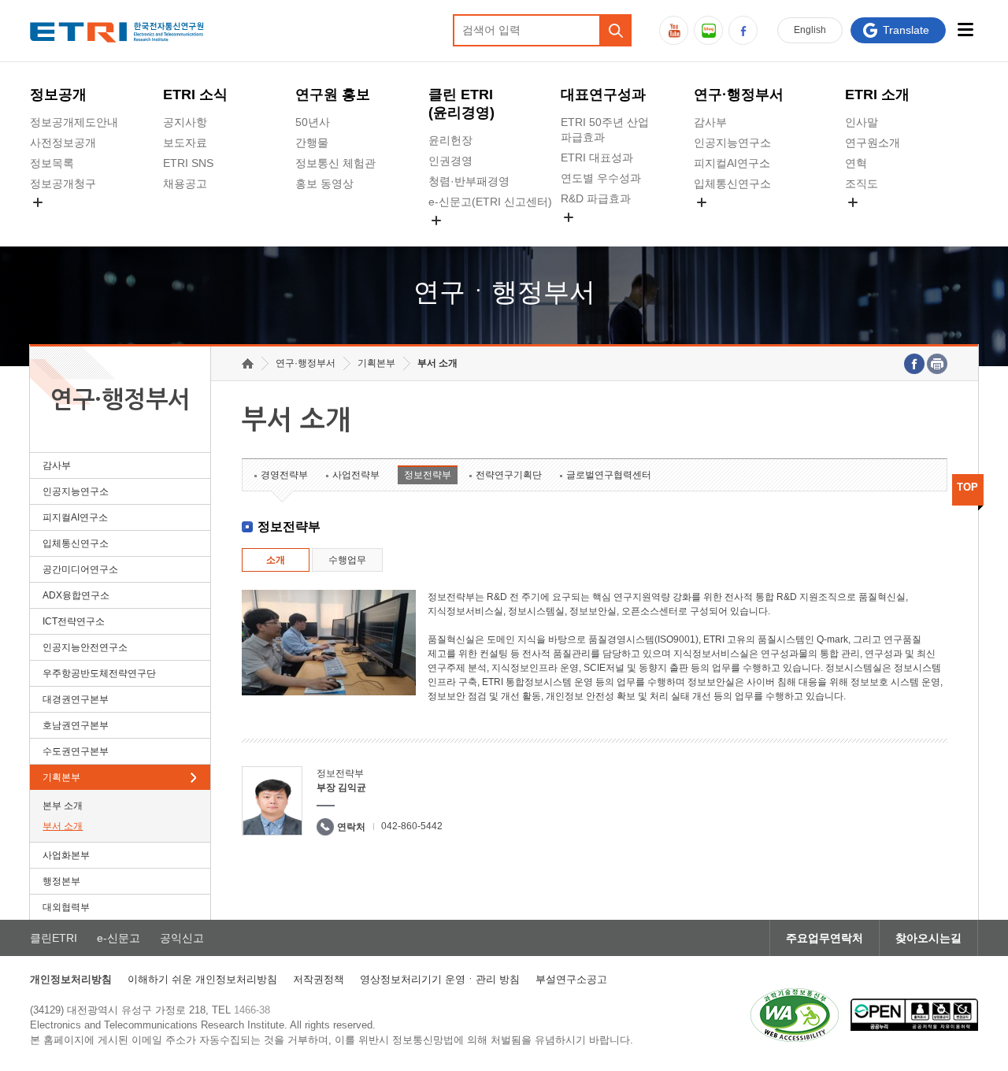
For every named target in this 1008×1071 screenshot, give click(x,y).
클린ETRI (53, 938)
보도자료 (185, 142)
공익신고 (450, 238)
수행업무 (347, 559)
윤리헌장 (450, 140)
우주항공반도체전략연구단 (99, 673)
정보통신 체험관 (335, 163)
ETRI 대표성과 (597, 157)
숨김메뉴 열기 (38, 202)
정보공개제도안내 (74, 122)
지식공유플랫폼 (599, 235)
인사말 (861, 122)
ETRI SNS (188, 163)
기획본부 (61, 777)
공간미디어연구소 (738, 220)
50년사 (312, 122)
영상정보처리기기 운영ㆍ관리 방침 (440, 979)
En (810, 29)
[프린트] (937, 364)
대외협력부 (66, 907)
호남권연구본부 (76, 725)
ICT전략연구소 (74, 621)
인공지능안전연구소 (85, 647)
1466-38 (252, 1010)
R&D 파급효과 (596, 198)
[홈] (248, 363)
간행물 (311, 142)
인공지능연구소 (732, 142)
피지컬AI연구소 (732, 163)
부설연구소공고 (571, 979)
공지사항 (185, 122)
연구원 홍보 (332, 94)
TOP (967, 487)
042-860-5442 (412, 826)
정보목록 (52, 163)
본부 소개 (63, 805)
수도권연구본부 (76, 751)
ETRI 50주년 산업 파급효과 (605, 129)
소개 (275, 559)
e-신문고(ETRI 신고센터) (490, 201)
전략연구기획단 (509, 474)
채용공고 (185, 183)
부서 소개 (63, 826)
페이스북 (743, 30)
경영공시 (52, 220)
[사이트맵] (966, 29)
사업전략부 (356, 474)
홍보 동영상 (324, 183)
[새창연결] (914, 364)
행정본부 (61, 881)
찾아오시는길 (928, 938)
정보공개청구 (63, 183)
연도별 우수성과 (601, 178)
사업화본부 (66, 855)
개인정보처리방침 (71, 979)
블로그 (708, 30)
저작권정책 (318, 979)
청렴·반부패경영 (469, 181)
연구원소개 (872, 142)
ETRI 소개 (877, 94)
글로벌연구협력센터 (608, 474)
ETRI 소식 (195, 94)
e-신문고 (118, 938)
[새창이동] (794, 1015)
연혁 (856, 163)
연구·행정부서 (739, 94)
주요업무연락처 (824, 938)
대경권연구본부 (76, 699)
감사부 (710, 122)
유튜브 (673, 30)
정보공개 (58, 94)
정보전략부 (427, 474)
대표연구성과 (603, 94)
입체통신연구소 (732, 183)
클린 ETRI (461, 103)
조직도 (861, 183)
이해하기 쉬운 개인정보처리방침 (202, 979)
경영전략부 (284, 474)
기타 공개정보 (879, 220)
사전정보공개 (63, 142)
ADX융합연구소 (76, 595)
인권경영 (450, 160)
